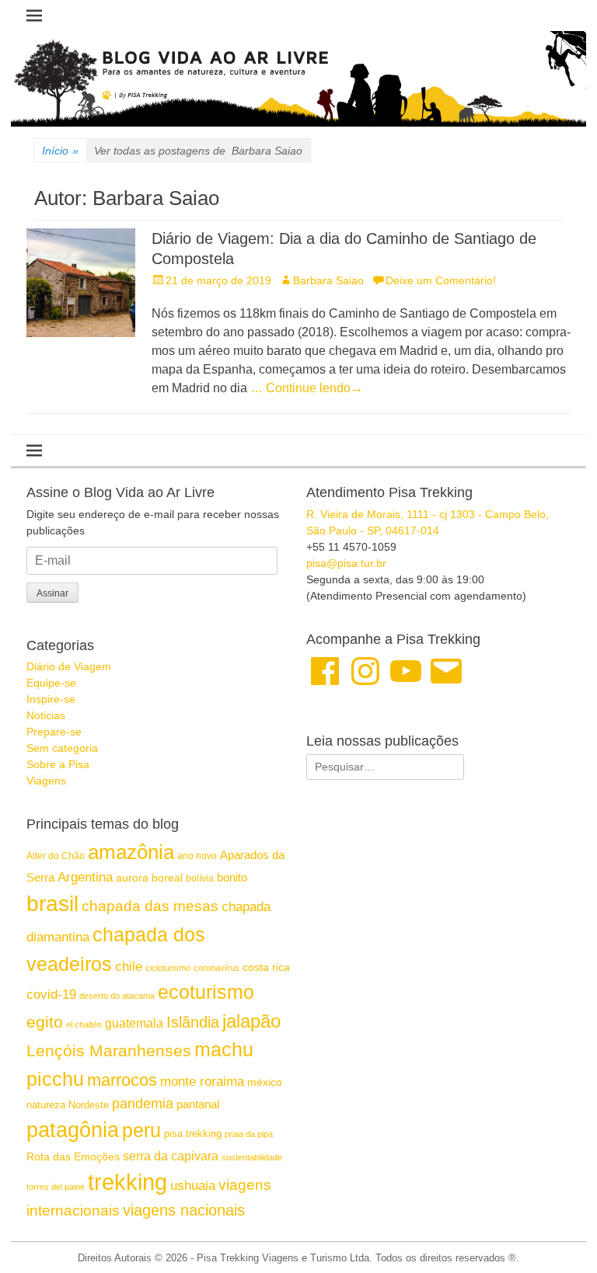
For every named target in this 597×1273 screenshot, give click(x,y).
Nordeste (88, 1105)
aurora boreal (149, 877)
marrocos (122, 1080)
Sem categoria (62, 748)
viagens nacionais (184, 1210)
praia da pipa (249, 1134)
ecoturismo (206, 992)
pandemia (142, 1103)
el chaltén (84, 1024)
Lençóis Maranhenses (108, 1050)
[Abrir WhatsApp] (558, 1233)
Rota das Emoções (73, 1156)
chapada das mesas (150, 906)
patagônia (72, 1130)
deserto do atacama (117, 995)
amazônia (131, 852)
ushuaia (192, 1185)
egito (44, 1022)
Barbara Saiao (328, 280)
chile (128, 966)
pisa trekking (193, 1133)
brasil (52, 904)
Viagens (46, 780)
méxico (264, 1082)
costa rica (266, 967)
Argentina (85, 877)
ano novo (197, 855)
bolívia (200, 878)
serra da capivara (170, 1156)
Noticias (45, 715)
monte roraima (202, 1081)
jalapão (251, 1020)
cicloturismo (167, 967)
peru (141, 1130)
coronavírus (216, 967)
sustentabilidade (252, 1157)
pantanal (197, 1104)
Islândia (192, 1022)
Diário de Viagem (68, 666)
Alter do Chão (55, 855)
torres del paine (55, 1186)
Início (60, 150)
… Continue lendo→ (306, 388)
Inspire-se (50, 699)
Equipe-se (51, 682)
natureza (45, 1105)
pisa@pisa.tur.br (346, 563)
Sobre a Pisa (57, 764)
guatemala (134, 1023)
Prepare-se (54, 731)
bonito (232, 877)
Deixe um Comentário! (441, 280)
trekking (127, 1182)
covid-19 (51, 994)
